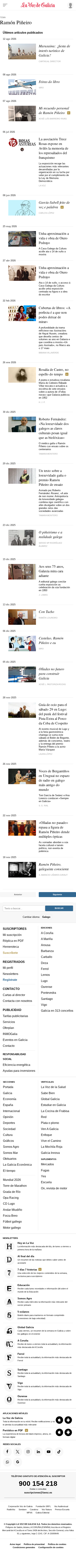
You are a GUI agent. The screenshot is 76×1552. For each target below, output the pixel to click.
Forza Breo (10, 1215)
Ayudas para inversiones (19, 1070)
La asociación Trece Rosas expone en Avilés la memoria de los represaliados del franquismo (53, 148)
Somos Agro (11, 1146)
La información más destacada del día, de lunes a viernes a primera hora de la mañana (44, 1246)
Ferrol (45, 968)
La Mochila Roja (51, 1146)
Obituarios (9, 1158)
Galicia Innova (50, 1152)
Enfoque (46, 1134)
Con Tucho (46, 611)
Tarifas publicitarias (15, 1016)
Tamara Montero (48, 515)
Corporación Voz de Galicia (20, 1506)
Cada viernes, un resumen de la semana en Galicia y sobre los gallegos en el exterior (44, 1330)
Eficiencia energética (16, 1064)
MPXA (29, 1513)
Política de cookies (57, 1544)
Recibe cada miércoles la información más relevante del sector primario (42, 1301)
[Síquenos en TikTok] (59, 1451)
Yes (43, 1176)
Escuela (46, 1182)
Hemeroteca (11, 946)
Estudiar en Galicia (53, 1105)
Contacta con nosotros (17, 1000)
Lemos (45, 974)
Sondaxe (23, 1509)
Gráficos (8, 1140)
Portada (8, 1087)
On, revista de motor (54, 1188)
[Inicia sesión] (70, 5)
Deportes (9, 1122)
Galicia (7, 1093)
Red (43, 1117)
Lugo (44, 980)
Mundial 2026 (12, 1179)
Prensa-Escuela (62, 1509)
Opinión (8, 1117)
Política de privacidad (34, 1544)
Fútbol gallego (12, 1221)
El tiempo (9, 1170)
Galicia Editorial (42, 1513)
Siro (41, 649)
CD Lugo (9, 1203)
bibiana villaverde (49, 353)
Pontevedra (48, 992)
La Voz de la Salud (53, 1087)
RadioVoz (11, 1509)
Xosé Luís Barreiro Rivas (53, 119)
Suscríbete (10, 952)
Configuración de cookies (50, 1547)
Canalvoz (34, 1509)
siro (41, 88)
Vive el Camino (51, 1140)
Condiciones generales (24, 1547)
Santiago (47, 998)
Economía (9, 1099)
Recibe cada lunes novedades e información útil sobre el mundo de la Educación (43, 1288)
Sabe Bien (48, 1093)
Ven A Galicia (49, 1128)
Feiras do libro (49, 81)
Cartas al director (50, 61)
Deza (44, 963)
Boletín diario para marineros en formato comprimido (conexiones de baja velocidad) (41, 1314)
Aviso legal (15, 1544)
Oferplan (8, 1027)
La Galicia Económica (17, 1164)
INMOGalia (10, 1034)
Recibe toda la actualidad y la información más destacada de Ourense (45, 1399)
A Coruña (47, 933)
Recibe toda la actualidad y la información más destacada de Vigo (45, 1386)
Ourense (46, 986)
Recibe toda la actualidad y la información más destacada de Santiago (45, 1372)
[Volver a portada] (38, 5)
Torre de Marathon (15, 1185)
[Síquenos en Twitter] (17, 1451)
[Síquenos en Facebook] (7, 1451)
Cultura (8, 1134)
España (8, 1105)
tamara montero (48, 454)
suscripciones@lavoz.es (38, 1492)
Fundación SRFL (43, 1506)
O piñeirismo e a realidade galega (50, 534)
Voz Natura (47, 1509)
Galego (46, 916)
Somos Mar (10, 1152)
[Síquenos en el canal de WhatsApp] (7, 1462)
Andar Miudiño (12, 1209)
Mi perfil (8, 967)
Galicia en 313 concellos (57, 1010)
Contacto (9, 1045)
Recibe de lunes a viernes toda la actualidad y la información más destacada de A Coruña (44, 1343)
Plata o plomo (50, 1122)
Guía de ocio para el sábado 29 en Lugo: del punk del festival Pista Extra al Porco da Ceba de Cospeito (53, 713)
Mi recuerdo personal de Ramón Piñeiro (54, 110)
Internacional (11, 1110)
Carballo (46, 956)
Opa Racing (11, 1197)
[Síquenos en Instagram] (28, 1451)
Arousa (45, 945)
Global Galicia (50, 1099)
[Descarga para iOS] (59, 1420)
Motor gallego (12, 1227)
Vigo (44, 1004)
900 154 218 (38, 1483)
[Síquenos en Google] (17, 1462)
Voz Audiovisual (61, 1506)
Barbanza (47, 951)
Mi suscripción (12, 934)
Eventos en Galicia (15, 1039)
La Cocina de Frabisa (55, 1110)
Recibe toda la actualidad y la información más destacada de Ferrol (45, 1357)
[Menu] (5, 5)
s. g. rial (43, 805)
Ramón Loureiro (48, 618)
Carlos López (46, 213)
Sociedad (9, 1128)
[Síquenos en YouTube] (48, 1451)
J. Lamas (43, 595)
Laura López (45, 754)
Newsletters (10, 973)
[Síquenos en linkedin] (38, 1451)
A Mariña (47, 939)
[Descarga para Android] (68, 1420)
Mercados (47, 1164)
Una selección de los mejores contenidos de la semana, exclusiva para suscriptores (42, 1272)
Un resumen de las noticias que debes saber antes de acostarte (42, 1259)
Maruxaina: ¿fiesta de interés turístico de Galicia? (54, 50)
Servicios (9, 1022)
